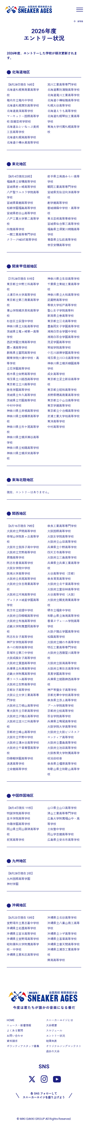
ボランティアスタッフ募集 (23, 1046)
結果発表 (51, 1041)
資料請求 (12, 1041)
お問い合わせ (15, 1035)
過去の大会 (53, 1051)
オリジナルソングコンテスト (63, 1046)
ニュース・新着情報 (19, 1025)
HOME (10, 1020)
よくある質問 (15, 1030)
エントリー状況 (55, 1035)
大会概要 (51, 1025)
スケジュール (54, 1030)
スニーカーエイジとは (59, 1020)
